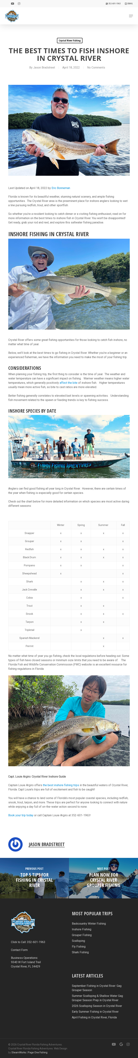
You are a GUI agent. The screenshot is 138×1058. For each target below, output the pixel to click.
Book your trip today (20, 815)
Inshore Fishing (81, 929)
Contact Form (19, 950)
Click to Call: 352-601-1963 (28, 942)
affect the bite (68, 382)
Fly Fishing (79, 946)
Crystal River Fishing (70, 40)
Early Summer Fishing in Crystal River (95, 1011)
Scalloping (78, 941)
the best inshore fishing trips (61, 785)
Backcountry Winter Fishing (89, 923)
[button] (131, 16)
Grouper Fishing (82, 935)
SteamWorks (19, 1052)
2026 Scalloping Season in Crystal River (97, 1006)
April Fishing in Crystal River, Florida (94, 1017)
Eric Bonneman (61, 188)
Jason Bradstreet (44, 67)
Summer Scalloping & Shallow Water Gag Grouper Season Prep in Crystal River (97, 998)
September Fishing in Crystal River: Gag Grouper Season (96, 988)
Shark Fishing (80, 952)
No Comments (96, 67)
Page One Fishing (37, 1052)
